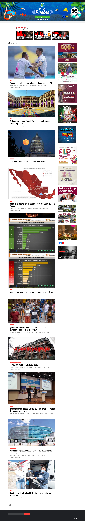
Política (47, 21)
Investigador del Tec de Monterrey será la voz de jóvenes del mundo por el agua (32, 410)
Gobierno (27, 21)
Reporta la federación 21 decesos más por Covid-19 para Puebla (32, 205)
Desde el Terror (12, 362)
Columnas (60, 251)
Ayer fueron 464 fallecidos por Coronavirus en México (31, 292)
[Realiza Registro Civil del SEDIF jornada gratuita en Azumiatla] (31, 475)
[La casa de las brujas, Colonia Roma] (31, 349)
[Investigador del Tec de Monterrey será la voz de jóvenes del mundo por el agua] (31, 389)
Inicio (24, 21)
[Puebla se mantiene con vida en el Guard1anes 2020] (31, 63)
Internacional (12, 324)
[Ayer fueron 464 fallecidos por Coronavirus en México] (31, 251)
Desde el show (52, 21)
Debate (64, 251)
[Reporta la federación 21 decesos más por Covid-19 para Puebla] (31, 184)
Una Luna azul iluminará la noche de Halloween (29, 161)
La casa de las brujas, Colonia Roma (24, 364)
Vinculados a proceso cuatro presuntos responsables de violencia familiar (32, 451)
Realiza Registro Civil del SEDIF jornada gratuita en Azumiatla (30, 494)
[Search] (74, 21)
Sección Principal (18, 362)
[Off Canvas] (10, 22)
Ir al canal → (67, 29)
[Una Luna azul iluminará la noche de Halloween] (31, 144)
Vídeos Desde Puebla (58, 21)
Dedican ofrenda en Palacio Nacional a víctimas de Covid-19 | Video (30, 122)
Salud (11, 80)
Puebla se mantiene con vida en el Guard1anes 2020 (31, 82)
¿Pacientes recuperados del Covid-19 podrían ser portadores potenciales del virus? (29, 328)
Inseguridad (38, 21)
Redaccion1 (12, 87)
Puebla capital (32, 21)
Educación (43, 21)
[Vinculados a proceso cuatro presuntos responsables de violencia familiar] (31, 433)
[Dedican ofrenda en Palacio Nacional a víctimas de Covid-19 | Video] (31, 104)
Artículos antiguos (17, 505)
